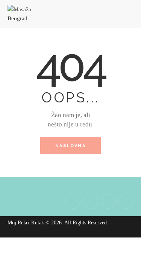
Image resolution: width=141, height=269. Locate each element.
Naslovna (70, 145)
